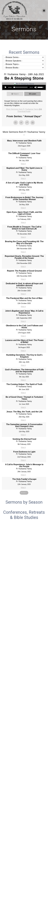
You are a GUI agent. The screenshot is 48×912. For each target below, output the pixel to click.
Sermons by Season (24, 502)
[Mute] (35, 87)
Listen (33, 94)
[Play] (5, 87)
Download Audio (24, 111)
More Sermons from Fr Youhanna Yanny (22, 109)
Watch (16, 94)
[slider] (21, 87)
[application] (24, 87)
